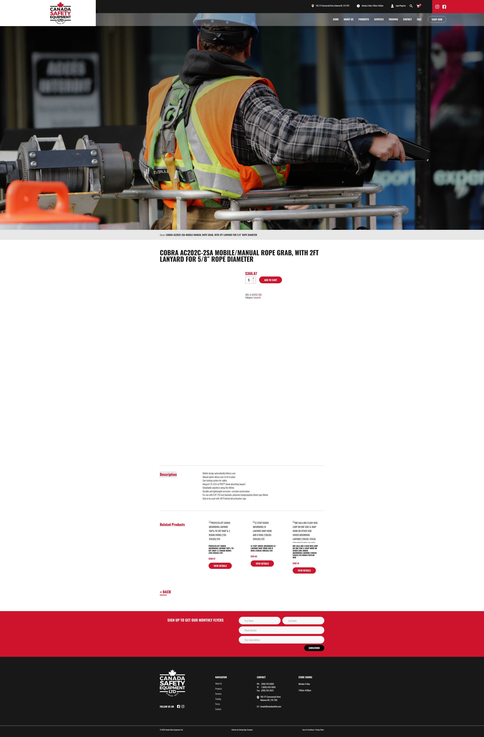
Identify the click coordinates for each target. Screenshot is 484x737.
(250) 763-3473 (267, 690)
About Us (348, 19)
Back (166, 591)
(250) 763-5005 (267, 683)
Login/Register (401, 5)
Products (363, 19)
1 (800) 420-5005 (268, 687)
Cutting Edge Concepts (246, 729)
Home (336, 19)
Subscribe (314, 648)
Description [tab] (168, 474)
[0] (418, 5)
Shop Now (437, 19)
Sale (419, 19)
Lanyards (257, 297)
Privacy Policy (320, 729)
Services (379, 19)
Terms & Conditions (308, 729)
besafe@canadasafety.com (270, 706)
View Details (220, 565)
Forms (217, 703)
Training (393, 19)
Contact (407, 19)
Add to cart (270, 280)
